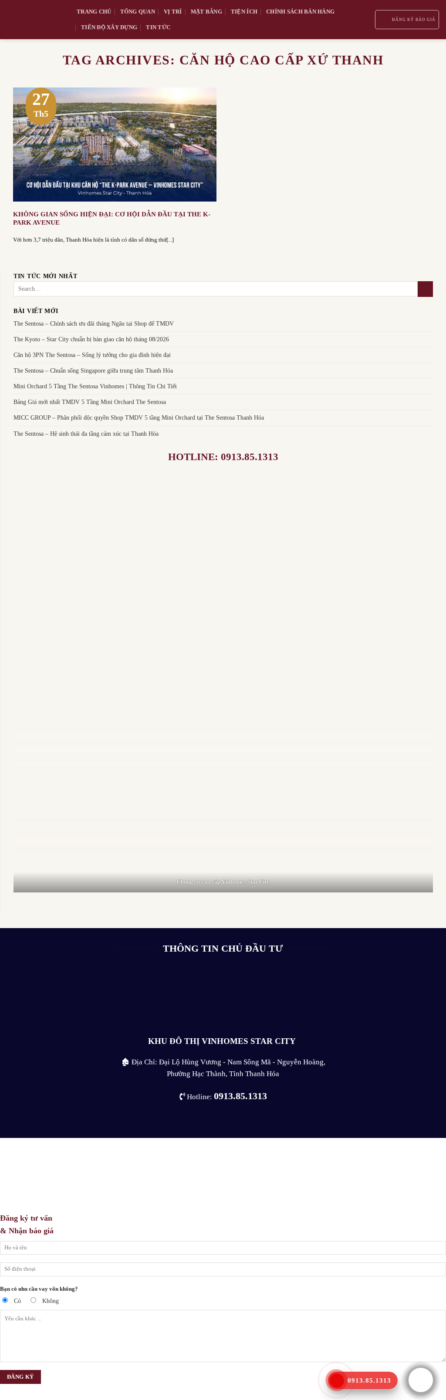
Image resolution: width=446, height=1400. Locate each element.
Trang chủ (94, 11)
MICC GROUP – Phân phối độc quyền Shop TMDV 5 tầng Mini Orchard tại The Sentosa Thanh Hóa (139, 417)
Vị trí (173, 11)
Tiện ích (244, 11)
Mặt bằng (206, 11)
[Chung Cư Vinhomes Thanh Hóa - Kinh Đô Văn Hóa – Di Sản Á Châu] (35, 19)
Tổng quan (137, 11)
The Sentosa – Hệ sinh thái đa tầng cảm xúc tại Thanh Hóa (86, 433)
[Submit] (425, 289)
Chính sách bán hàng (300, 11)
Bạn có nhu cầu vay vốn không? (39, 1289)
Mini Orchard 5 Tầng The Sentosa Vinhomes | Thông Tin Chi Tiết (95, 386)
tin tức (158, 27)
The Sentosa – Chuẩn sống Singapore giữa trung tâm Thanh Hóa (93, 370)
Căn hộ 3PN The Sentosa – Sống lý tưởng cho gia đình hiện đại (92, 355)
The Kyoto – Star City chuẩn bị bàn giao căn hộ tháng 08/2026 (91, 339)
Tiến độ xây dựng (109, 27)
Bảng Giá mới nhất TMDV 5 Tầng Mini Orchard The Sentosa (90, 402)
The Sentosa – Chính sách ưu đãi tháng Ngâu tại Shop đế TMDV (94, 323)
